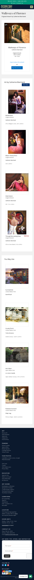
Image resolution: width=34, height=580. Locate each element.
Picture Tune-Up (5, 448)
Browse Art (4, 432)
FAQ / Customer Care (7, 503)
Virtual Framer (5, 452)
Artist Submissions (6, 467)
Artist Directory (5, 434)
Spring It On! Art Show (7, 487)
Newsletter (4, 505)
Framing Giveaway (6, 450)
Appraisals (4, 436)
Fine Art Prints (5, 439)
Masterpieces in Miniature (8, 486)
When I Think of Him (11, 156)
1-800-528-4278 (21, 1)
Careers (4, 465)
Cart (13, 3)
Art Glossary (5, 480)
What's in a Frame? (6, 477)
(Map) (16, 513)
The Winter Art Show (7, 492)
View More (25, 85)
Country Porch (9, 328)
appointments (5, 525)
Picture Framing (5, 445)
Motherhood (9, 115)
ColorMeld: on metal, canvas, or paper (11, 458)
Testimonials (5, 502)
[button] (31, 7)
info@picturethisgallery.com (11, 534)
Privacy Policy (5, 468)
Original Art (5, 438)
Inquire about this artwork (17, 62)
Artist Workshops (6, 478)
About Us (4, 500)
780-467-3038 (12, 1)
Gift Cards (4, 463)
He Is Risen (8, 368)
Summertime (9, 290)
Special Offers (5, 447)
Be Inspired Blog (6, 498)
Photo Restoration (6, 459)
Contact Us (20, 3)
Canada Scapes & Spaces (8, 489)
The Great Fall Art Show (7, 491)
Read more (17, 110)
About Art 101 (5, 475)
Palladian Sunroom (11, 409)
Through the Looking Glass (13, 236)
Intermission (9, 196)
